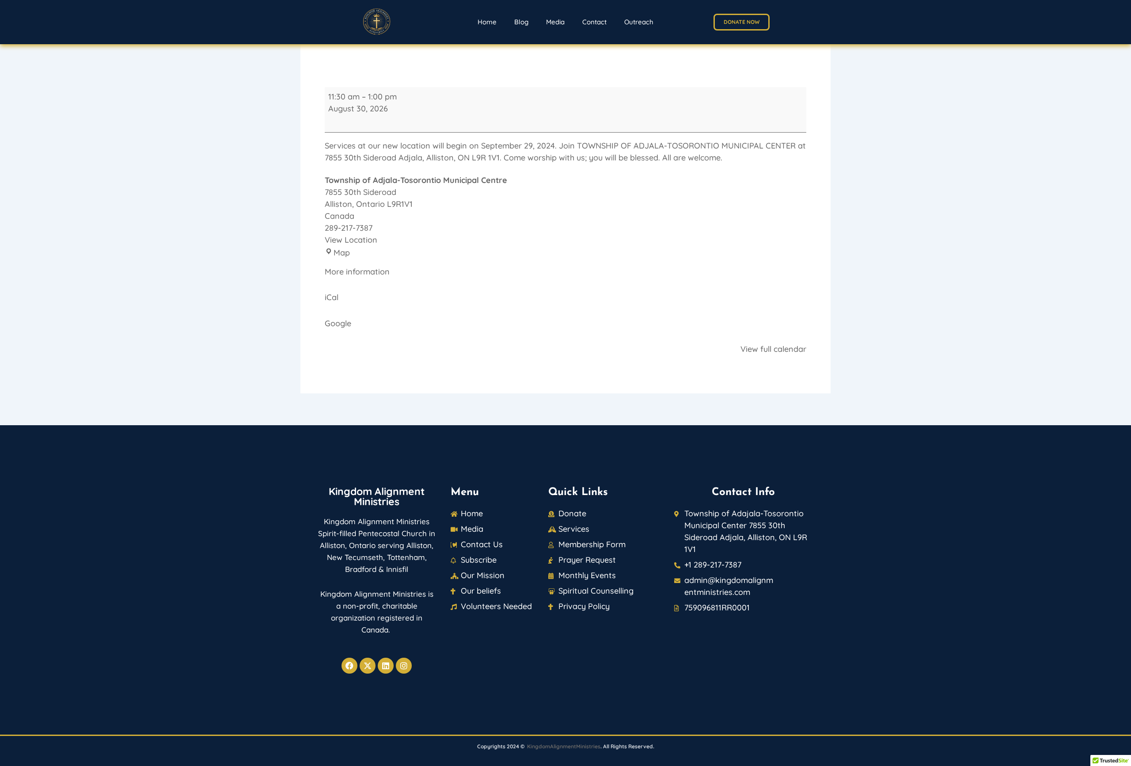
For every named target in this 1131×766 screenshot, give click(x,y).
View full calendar (773, 349)
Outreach (638, 22)
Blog (521, 22)
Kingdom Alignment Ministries (377, 496)
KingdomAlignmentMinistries (563, 746)
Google (338, 323)
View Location (351, 240)
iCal (331, 297)
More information (357, 272)
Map (342, 253)
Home (487, 22)
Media (555, 22)
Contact (594, 22)
